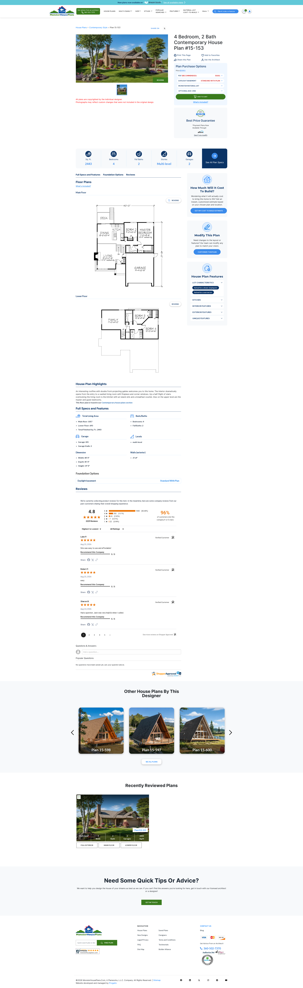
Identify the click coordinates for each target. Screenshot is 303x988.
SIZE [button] (137, 11)
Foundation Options (113, 174)
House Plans (81, 27)
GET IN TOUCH (151, 902)
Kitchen (196, 300)
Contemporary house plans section (117, 402)
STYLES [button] (147, 11)
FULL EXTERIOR (87, 845)
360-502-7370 (212, 948)
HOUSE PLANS (109, 11)
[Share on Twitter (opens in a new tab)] (92, 560)
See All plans (151, 762)
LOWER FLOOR (131, 845)
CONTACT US (205, 926)
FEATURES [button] (174, 11)
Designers (163, 935)
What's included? (83, 186)
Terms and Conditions (167, 940)
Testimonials (164, 944)
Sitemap (157, 980)
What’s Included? (200, 102)
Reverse (160, 80)
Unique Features (201, 318)
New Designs (142, 935)
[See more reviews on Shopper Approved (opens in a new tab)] (96, 560)
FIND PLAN (108, 943)
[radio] (128, 511)
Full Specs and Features (88, 174)
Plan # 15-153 (140, 830)
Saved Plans (163, 930)
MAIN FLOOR (109, 845)
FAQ (139, 944)
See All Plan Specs (215, 162)
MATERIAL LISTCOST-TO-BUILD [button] (190, 11)
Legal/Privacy (142, 940)
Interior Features (201, 306)
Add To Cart (202, 97)
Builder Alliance (165, 949)
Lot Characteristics (203, 282)
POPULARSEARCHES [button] (160, 11)
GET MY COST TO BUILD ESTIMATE (209, 211)
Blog (202, 930)
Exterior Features (201, 312)
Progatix (113, 983)
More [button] (204, 11)
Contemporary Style (98, 27)
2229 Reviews (94, 521)
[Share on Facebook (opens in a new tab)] (88, 560)
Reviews (130, 174)
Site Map (140, 949)
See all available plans (173, 2)
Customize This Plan (207, 252)
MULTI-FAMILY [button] (124, 11)
